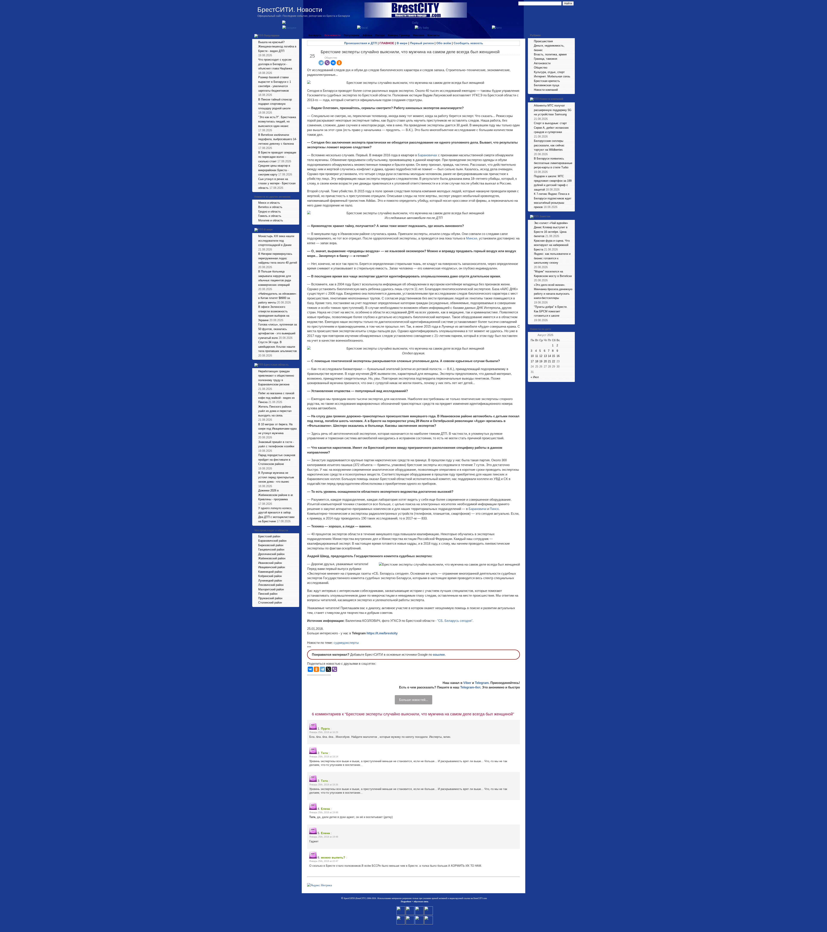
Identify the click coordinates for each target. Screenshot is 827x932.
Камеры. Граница (399, 35)
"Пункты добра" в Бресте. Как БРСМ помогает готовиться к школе (550, 311)
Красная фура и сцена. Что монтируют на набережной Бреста (552, 245)
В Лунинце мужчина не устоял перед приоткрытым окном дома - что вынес (276, 477)
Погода (380, 35)
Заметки (544, 216)
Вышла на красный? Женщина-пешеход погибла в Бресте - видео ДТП (277, 47)
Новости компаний (546, 89)
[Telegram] (321, 62)
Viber (467, 683)
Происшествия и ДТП (360, 43)
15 (553, 356)
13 (545, 356)
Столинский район (270, 602)
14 (549, 356)
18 (536, 361)
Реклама (418, 35)
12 (540, 356)
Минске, (472, 238)
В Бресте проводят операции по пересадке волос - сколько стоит (277, 157)
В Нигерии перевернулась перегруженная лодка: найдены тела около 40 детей (277, 258)
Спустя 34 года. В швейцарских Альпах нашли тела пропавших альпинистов (277, 347)
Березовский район (270, 545)
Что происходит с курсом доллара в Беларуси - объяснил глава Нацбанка (275, 64)
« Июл (535, 377)
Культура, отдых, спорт (549, 72)
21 (549, 361)
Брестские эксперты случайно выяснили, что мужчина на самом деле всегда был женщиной (410, 52)
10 (532, 356)
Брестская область (276, 364)
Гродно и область (269, 211)
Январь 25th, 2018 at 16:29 (323, 732)
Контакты (433, 35)
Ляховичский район (270, 584)
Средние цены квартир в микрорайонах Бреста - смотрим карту (274, 170)
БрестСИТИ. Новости (289, 9)
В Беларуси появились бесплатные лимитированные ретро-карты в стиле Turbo (553, 163)
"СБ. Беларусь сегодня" (455, 620)
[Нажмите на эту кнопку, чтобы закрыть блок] (296, 35)
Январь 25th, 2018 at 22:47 (323, 861)
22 (553, 361)
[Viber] (327, 62)
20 (545, 361)
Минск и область (269, 202)
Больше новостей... (413, 700)
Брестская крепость (547, 81)
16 (558, 356)
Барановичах (428, 155)
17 (532, 361)
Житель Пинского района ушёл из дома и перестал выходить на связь (275, 411)
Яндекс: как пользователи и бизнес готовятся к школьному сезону (552, 258)
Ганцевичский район (271, 549)
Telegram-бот (470, 687)
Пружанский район (270, 598)
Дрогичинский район (271, 554)
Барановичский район (272, 540)
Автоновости (542, 63)
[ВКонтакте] (333, 62)
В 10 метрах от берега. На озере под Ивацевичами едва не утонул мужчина (277, 429)
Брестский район (269, 536)
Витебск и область (270, 207)
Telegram (482, 683)
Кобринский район (270, 576)
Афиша (367, 35)
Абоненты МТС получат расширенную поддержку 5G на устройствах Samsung (552, 110)
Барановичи (478, 509)
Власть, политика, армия (550, 54)
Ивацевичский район (271, 567)
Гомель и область (269, 215)
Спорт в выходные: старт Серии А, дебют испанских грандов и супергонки (551, 128)
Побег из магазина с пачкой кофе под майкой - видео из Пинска (276, 398)
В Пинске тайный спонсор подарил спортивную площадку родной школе (275, 104)
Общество (331, 57)
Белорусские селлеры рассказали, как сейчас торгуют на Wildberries (549, 145)
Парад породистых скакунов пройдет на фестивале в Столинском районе (276, 459)
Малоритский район (271, 589)
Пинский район (267, 593)
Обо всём (443, 43)
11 (536, 356)
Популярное (272, 35)
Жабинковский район (271, 558)
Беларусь (315, 35)
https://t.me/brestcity (382, 633)
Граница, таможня (545, 58)
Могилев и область (270, 220)
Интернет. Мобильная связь (552, 76)
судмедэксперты (346, 642)
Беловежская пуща (546, 85)
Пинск (494, 509)
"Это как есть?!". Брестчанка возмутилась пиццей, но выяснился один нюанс (277, 122)
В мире (268, 229)
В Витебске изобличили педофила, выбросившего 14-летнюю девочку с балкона (277, 139)
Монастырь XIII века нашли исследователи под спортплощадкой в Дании (276, 241)
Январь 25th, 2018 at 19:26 (323, 784)
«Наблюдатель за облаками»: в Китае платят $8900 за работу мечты (277, 298)
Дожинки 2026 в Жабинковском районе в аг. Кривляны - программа (276, 495)
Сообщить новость (468, 43)
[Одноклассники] (339, 62)
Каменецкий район (270, 571)
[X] (328, 669)
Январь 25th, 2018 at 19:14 (323, 756)
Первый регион (422, 43)
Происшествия (543, 41)
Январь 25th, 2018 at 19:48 (323, 812)
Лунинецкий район (270, 580)
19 (540, 361)
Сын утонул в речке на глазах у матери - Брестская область (276, 183)
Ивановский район (270, 563)
